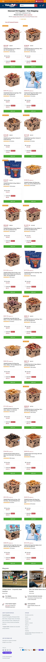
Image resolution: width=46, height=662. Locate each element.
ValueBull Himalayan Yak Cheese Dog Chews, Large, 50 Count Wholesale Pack (32, 183)
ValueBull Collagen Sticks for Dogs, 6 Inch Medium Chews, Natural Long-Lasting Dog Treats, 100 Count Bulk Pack (12, 274)
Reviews (27, 621)
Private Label (28, 619)
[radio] (4, 56)
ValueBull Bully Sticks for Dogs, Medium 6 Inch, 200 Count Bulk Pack (32, 365)
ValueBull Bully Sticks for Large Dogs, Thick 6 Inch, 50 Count (33, 273)
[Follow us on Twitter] (5, 650)
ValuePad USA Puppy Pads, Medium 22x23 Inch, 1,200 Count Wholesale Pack (33, 93)
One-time (8, 56)
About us (27, 624)
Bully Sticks (22, 16)
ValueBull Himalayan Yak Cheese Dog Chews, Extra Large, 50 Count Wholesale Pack (32, 501)
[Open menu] (3, 5)
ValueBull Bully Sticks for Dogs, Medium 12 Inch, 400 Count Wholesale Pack (33, 229)
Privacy (26, 626)
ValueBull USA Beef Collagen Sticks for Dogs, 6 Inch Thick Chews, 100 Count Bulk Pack (12, 455)
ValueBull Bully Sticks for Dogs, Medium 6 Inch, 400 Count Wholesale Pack (12, 229)
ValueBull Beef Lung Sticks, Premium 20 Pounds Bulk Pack (32, 139)
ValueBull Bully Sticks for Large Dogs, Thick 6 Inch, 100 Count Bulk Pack (12, 93)
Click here (7, 605)
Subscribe (10, 61)
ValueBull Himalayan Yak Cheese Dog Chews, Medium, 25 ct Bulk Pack (11, 409)
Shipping (27, 630)
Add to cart (13, 66)
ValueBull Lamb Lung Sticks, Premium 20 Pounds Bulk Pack (12, 139)
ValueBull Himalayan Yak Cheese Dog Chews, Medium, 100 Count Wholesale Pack (12, 364)
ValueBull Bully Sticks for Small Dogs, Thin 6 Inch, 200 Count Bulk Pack (33, 320)
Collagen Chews (16, 16)
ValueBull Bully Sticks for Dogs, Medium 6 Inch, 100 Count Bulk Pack (12, 49)
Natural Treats (34, 16)
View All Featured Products (11, 22)
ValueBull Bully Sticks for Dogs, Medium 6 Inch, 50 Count (12, 184)
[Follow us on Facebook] (3, 650)
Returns (26, 628)
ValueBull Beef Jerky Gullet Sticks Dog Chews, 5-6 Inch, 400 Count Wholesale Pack (12, 319)
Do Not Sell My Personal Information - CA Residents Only (33, 633)
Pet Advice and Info (29, 615)
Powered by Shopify (6, 658)
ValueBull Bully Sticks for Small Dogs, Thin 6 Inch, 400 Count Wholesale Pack (33, 410)
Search (26, 617)
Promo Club (40, 1)
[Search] (35, 5)
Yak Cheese (27, 16)
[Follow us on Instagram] (8, 650)
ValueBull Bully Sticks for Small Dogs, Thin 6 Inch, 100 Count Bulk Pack (33, 49)
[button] (7, 51)
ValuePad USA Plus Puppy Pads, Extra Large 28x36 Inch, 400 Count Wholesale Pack (12, 546)
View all (42, 568)
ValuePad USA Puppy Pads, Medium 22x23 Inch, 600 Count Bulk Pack (33, 546)
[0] (42, 5)
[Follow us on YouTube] (10, 650)
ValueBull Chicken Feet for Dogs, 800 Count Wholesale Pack (33, 454)
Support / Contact (29, 623)
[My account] (40, 5)
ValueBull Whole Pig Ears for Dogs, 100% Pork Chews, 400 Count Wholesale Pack (12, 500)
